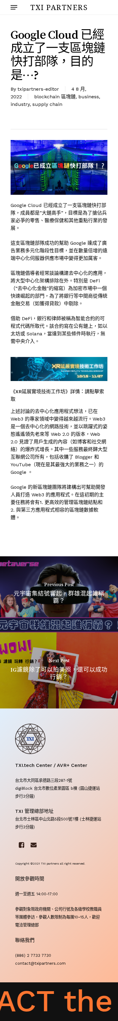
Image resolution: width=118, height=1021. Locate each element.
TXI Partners (59, 7)
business (88, 97)
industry (20, 104)
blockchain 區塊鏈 (55, 97)
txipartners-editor (38, 89)
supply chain (47, 104)
